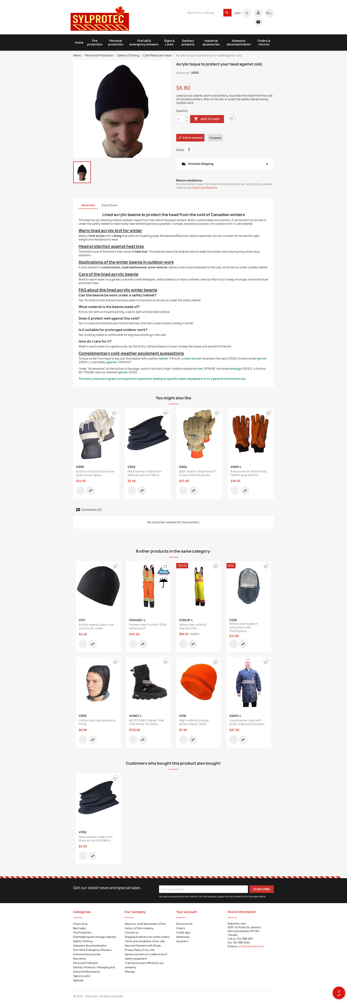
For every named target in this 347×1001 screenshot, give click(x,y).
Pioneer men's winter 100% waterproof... (148, 626)
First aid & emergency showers (143, 42)
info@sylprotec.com (251, 946)
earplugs (235, 369)
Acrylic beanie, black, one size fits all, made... (96, 626)
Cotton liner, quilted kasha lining (97, 722)
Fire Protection (82, 932)
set (200, 369)
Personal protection (115, 42)
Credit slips (183, 932)
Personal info (184, 924)
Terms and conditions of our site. (145, 941)
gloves (261, 358)
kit (80, 372)
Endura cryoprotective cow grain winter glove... (95, 473)
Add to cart (207, 119)
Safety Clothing (83, 941)
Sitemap (130, 971)
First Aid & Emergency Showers (92, 950)
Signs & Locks (169, 42)
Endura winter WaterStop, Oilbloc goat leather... (249, 473)
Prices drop (80, 924)
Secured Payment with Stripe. (143, 945)
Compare (215, 138)
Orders (180, 928)
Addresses (183, 937)
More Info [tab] (88, 205)
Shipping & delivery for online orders (147, 937)
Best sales (79, 928)
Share (189, 149)
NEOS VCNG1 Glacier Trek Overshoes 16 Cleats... (146, 722)
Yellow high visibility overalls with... (193, 626)
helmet (163, 358)
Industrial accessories (211, 42)
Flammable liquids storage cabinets (94, 937)
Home (79, 43)
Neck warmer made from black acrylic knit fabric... (144, 473)
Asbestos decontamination (239, 42)
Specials (78, 980)
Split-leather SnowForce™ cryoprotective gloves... (197, 473)
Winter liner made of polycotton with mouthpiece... (243, 627)
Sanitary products (187, 42)
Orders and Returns (204, 188)
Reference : (183, 73)
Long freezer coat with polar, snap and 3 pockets (246, 722)
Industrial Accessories (87, 954)
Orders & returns (264, 42)
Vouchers (182, 941)
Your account (186, 912)
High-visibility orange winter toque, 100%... (194, 722)
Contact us (132, 932)
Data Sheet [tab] (109, 205)
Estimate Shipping (225, 164)
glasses (111, 362)
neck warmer (193, 358)
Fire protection (94, 42)
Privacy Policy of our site (140, 950)
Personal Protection (85, 963)
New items (79, 958)
